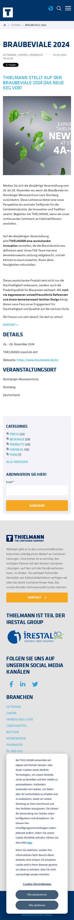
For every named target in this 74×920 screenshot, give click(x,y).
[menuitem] (59, 9)
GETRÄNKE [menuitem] (13, 706)
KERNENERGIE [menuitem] (16, 738)
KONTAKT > (10, 324)
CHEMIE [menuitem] (11, 713)
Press (17, 434)
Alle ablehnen (37, 905)
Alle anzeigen (17, 462)
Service (23, 55)
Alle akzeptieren (37, 894)
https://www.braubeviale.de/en (37, 360)
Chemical (19, 449)
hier (29, 842)
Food (15, 454)
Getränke (10, 55)
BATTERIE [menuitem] (12, 732)
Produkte (36, 55)
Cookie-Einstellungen (37, 884)
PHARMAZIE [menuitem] (14, 744)
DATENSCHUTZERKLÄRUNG (37, 915)
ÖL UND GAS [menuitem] (14, 751)
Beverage (20, 439)
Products (20, 444)
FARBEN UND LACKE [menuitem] (19, 719)
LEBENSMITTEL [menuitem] (16, 725)
